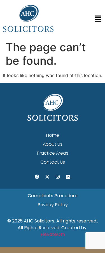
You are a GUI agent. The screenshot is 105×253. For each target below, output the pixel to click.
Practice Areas (52, 153)
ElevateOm (52, 234)
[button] (98, 19)
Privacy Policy (53, 204)
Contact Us (52, 162)
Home (52, 135)
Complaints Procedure (53, 195)
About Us (52, 144)
